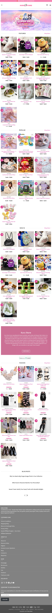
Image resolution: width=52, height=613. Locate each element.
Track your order (5, 575)
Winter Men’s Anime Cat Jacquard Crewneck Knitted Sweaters (9, 320)
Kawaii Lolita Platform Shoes (25, 435)
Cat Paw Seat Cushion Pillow (8, 174)
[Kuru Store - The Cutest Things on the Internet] (26, 5)
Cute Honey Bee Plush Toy (43, 54)
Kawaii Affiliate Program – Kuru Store (10, 531)
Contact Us (4, 553)
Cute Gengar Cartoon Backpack (26, 54)
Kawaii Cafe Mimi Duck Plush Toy (26, 175)
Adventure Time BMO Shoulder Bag (26, 199)
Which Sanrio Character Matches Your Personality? (26, 482)
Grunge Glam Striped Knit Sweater (26, 410)
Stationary (7, 342)
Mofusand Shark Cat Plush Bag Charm (9, 79)
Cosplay (33, 342)
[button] (1, 5)
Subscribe (4, 599)
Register (3, 545)
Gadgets (43, 342)
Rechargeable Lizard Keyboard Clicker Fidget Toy (43, 79)
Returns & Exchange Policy (8, 526)
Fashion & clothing (27, 340)
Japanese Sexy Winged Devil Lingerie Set (43, 385)
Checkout (3, 572)
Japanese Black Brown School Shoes (8, 461)
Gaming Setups (18, 342)
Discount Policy (5, 543)
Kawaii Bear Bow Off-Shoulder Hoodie (43, 102)
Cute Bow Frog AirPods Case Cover (9, 102)
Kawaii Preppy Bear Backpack (43, 198)
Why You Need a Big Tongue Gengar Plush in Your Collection (26, 476)
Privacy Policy (4, 528)
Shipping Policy (5, 523)
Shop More (47, 33)
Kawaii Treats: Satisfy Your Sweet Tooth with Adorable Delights (26, 489)
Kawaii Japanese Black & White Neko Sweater (9, 410)
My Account (4, 565)
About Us (3, 540)
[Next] (48, 20)
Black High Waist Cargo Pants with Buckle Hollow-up (43, 436)
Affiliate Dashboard (6, 533)
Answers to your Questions (8, 548)
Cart (2, 570)
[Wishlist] (47, 5)
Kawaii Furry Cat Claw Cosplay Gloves (9, 55)
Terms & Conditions (6, 521)
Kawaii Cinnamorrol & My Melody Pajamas (43, 175)
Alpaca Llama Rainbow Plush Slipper (26, 385)
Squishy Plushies (40, 340)
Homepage (3, 563)
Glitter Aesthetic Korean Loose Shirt (9, 436)
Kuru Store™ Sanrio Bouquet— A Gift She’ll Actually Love (9, 152)
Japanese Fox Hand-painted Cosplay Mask (43, 152)
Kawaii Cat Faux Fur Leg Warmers (26, 102)
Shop (2, 550)
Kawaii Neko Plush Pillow (9, 198)
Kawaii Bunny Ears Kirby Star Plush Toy (8, 222)
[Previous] (3, 20)
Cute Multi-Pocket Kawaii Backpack (26, 250)
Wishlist (3, 567)
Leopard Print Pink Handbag (9, 125)
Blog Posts (3, 555)
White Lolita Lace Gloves (8, 384)
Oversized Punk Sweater (43, 409)
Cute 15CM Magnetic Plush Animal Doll (26, 79)
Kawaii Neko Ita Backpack (9, 249)
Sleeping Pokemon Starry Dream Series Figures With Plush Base (26, 152)
